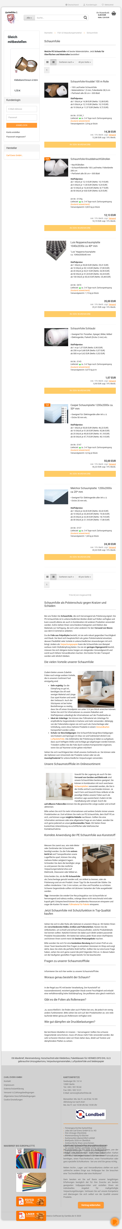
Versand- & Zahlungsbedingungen (19, 1092)
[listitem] (26, 72)
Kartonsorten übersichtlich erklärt (80, 1138)
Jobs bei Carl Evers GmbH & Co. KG (80, 1130)
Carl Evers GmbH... (14, 155)
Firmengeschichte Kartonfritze (78, 1128)
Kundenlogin (91, 5)
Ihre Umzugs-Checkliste (75, 1133)
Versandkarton (102, 727)
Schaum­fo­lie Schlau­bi (83, 328)
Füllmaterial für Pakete (79, 904)
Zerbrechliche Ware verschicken (79, 1143)
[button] (7, 72)
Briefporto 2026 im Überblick (77, 1140)
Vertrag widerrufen (90, 1205)
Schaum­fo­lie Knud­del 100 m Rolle (90, 81)
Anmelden (21, 125)
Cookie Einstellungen (13, 1099)
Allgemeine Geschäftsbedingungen (19, 1096)
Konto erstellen (13, 132)
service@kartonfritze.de (80, 1093)
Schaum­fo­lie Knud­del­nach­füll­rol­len (90, 159)
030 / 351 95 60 (74, 1087)
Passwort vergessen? (16, 136)
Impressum (9, 1085)
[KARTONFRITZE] (11, 17)
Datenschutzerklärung (14, 1088)
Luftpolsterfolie (57, 739)
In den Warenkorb (80, 144)
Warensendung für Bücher (76, 1135)
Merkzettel (108, 5)
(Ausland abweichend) (80, 121)
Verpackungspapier (69, 644)
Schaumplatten (81, 786)
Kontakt (7, 1081)
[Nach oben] (9, 1224)
